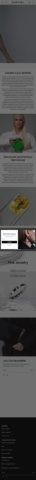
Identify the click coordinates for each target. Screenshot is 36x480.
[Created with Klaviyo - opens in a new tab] (18, 249)
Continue (9, 242)
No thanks (9, 244)
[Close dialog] (34, 231)
